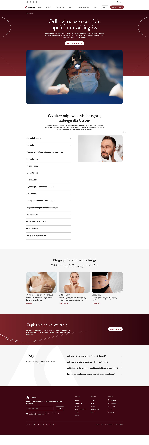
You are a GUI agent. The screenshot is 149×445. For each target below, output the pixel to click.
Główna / (28, 13)
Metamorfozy (60, 7)
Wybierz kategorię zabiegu (74, 43)
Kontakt (105, 7)
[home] (30, 7)
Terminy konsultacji (83, 7)
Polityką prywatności (48, 413)
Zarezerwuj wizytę (117, 7)
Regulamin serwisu (109, 424)
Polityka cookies (99, 424)
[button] (121, 2)
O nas (39, 7)
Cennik (71, 7)
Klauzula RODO (119, 424)
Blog (95, 7)
